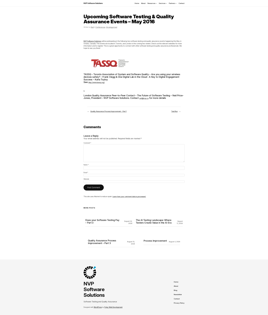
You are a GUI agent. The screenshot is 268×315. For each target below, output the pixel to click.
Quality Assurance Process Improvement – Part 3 (102, 242)
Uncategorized (111, 27)
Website (86, 179)
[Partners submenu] (176, 3)
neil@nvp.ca (144, 98)
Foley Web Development (113, 307)
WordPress (98, 307)
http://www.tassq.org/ (96, 82)
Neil (92, 27)
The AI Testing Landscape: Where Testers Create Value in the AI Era (153, 221)
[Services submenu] (166, 3)
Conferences (100, 27)
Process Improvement (155, 240)
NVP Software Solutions (93, 3)
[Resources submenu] (156, 3)
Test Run (174, 111)
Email (86, 172)
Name (86, 165)
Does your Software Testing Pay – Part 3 (102, 221)
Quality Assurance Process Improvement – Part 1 (108, 111)
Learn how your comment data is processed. (129, 197)
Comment (87, 143)
